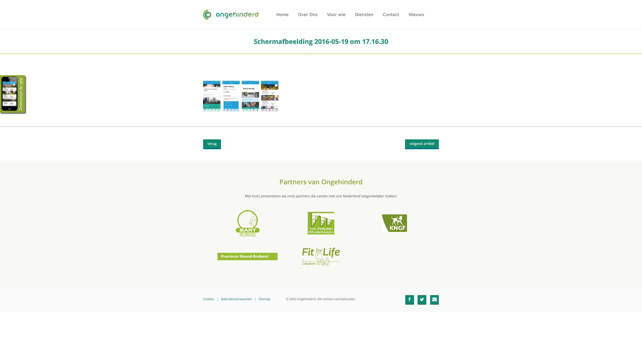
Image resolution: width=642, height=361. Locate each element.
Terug (214, 144)
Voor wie (336, 14)
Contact (391, 14)
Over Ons (307, 14)
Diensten (364, 14)
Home (282, 14)
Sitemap (264, 299)
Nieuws (416, 14)
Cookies (208, 299)
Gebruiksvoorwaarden (236, 299)
